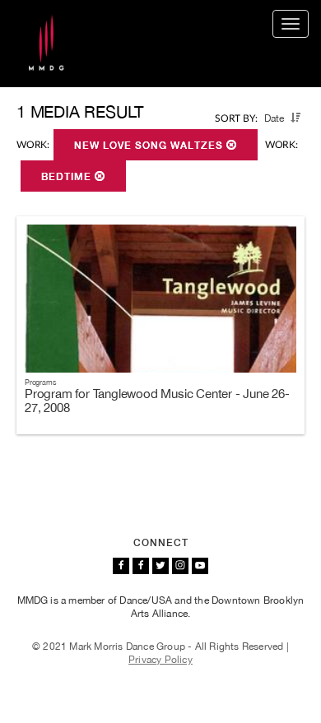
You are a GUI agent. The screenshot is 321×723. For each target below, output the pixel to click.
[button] (295, 118)
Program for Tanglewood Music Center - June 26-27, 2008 (157, 401)
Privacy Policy (160, 659)
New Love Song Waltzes (150, 145)
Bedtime (68, 177)
